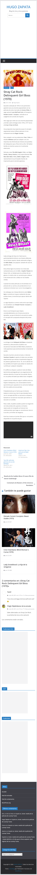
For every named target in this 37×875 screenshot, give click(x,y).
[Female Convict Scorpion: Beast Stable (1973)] (18, 496)
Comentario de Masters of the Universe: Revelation (20, 484)
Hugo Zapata (16, 102)
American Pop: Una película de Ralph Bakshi (24, 452)
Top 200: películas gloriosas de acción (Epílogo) (9, 461)
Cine (12, 87)
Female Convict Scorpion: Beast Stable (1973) (16, 517)
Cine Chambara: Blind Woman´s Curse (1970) (10, 451)
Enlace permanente (29, 595)
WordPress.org (6, 803)
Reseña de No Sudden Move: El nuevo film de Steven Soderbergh (18, 477)
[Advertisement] (18, 39)
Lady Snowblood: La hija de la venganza (15, 565)
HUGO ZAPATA (18, 7)
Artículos (6, 87)
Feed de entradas (7, 795)
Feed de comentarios (8, 799)
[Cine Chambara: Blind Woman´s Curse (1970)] (18, 529)
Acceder (4, 792)
